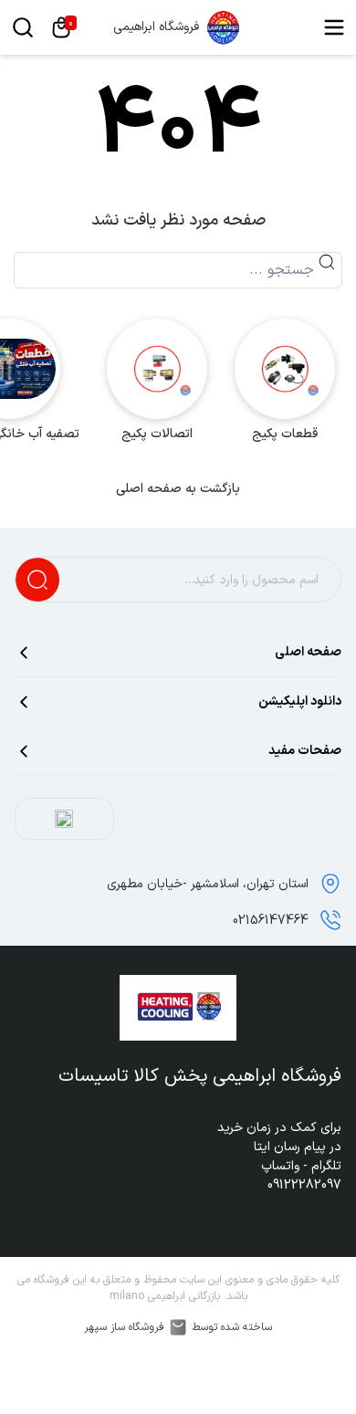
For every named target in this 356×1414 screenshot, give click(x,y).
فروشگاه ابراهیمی (156, 27)
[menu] (334, 27)
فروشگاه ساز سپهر (124, 1327)
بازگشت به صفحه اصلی (178, 489)
